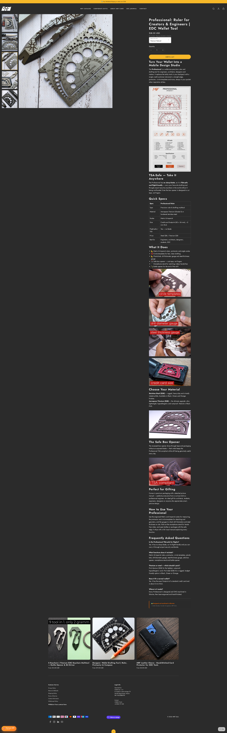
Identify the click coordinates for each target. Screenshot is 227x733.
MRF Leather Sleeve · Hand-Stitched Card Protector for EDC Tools (155, 664)
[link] (218, 9)
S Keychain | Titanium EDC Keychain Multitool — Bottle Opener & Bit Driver (68, 664)
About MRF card (117, 9)
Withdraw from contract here (57, 704)
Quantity (152, 46)
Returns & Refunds (53, 691)
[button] (213, 9)
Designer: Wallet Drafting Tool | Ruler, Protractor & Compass (109, 664)
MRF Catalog (85, 9)
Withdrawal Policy (53, 701)
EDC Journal (132, 9)
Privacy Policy (52, 688)
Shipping (158, 36)
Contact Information (53, 698)
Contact (143, 9)
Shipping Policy (52, 693)
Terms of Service (52, 696)
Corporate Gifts (101, 9)
